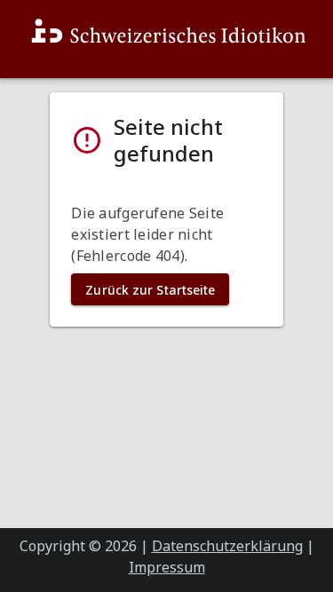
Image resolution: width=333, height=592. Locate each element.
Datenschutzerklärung (227, 546)
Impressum (167, 567)
